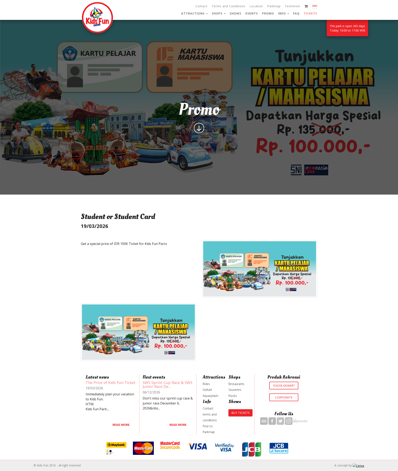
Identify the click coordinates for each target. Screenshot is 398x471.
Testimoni (292, 6)
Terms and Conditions (228, 6)
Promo (268, 13)
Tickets (310, 13)
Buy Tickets (240, 413)
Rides (206, 384)
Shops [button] (217, 13)
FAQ (296, 13)
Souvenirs (234, 390)
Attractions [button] (193, 13)
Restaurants (236, 384)
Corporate (283, 397)
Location (256, 6)
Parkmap (274, 6)
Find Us (208, 426)
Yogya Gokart (284, 385)
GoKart (207, 390)
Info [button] (282, 13)
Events (251, 13)
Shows (235, 13)
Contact (201, 6)
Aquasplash (210, 396)
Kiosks (232, 396)
